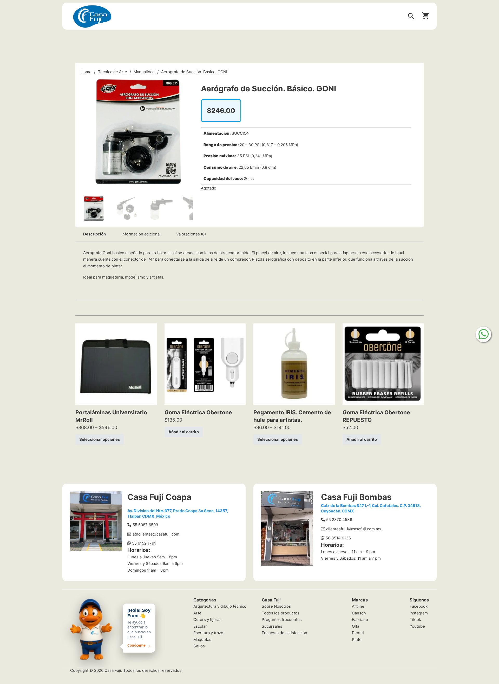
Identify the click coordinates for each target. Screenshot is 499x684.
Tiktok (415, 619)
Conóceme (139, 645)
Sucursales (272, 626)
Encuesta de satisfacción (284, 632)
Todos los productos (280, 613)
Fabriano (360, 619)
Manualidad (144, 71)
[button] (186, 82)
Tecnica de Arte (112, 71)
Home (86, 71)
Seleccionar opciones (99, 439)
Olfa (355, 626)
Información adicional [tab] (141, 234)
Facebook (419, 606)
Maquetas (202, 639)
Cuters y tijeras (207, 619)
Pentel (358, 632)
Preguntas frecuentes (282, 619)
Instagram (419, 613)
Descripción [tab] (94, 234)
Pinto (357, 639)
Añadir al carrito (183, 431)
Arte (197, 613)
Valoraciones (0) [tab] (191, 234)
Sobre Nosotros (276, 606)
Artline (358, 606)
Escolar (200, 626)
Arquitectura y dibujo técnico (219, 606)
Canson (359, 613)
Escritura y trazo (208, 632)
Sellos (199, 646)
